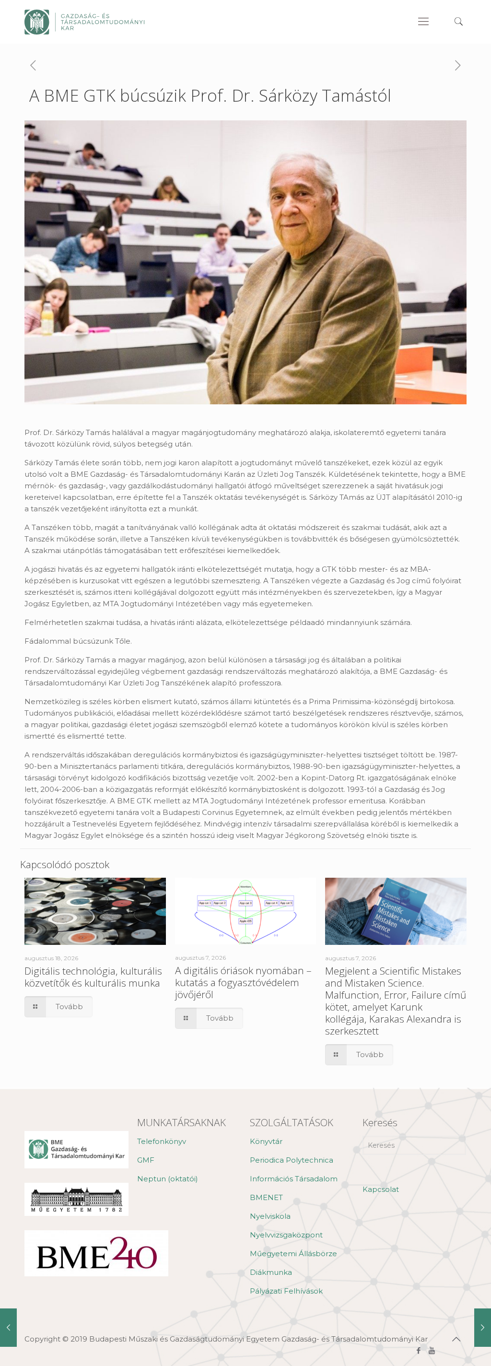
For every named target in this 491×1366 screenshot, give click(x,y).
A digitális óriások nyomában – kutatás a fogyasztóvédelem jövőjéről (243, 982)
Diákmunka (271, 1272)
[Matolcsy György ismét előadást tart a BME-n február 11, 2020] (482, 1327)
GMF (145, 1160)
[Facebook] (419, 1350)
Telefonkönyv (161, 1141)
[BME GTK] (84, 21)
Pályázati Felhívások (286, 1290)
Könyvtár (266, 1141)
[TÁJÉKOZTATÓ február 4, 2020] (8, 1327)
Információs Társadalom (294, 1178)
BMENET (266, 1197)
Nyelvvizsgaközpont (286, 1234)
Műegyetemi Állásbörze (293, 1253)
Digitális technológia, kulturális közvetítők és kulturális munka (93, 976)
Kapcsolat (380, 1189)
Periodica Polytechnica (291, 1160)
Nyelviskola (270, 1216)
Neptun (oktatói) (167, 1178)
